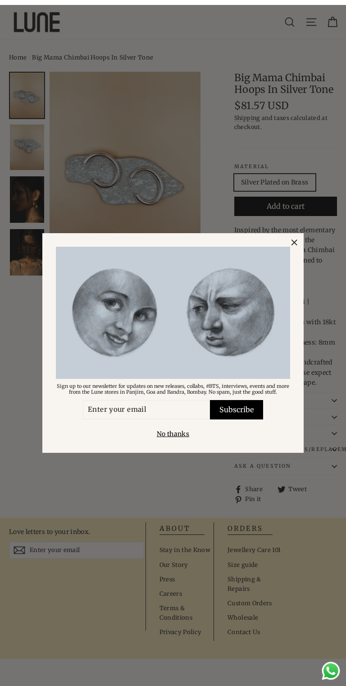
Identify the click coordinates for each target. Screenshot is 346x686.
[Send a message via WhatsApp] (330, 670)
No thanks (173, 434)
